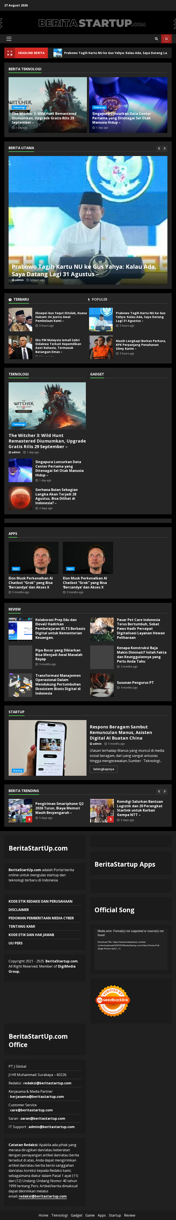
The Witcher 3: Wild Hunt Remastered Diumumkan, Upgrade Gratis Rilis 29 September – (44, 118)
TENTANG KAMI (22, 926)
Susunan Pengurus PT (102, 685)
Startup (17, 770)
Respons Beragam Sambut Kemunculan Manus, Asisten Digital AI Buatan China (47, 748)
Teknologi (19, 107)
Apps (16, 568)
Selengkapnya (103, 769)
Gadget (76, 1215)
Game (90, 1215)
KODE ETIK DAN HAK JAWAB (31, 934)
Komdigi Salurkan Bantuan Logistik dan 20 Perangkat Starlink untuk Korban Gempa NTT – (102, 810)
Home (43, 1215)
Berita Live (166, 38)
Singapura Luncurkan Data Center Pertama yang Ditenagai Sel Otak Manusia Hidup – (121, 118)
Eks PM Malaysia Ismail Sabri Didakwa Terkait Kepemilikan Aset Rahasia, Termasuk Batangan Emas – (88, 220)
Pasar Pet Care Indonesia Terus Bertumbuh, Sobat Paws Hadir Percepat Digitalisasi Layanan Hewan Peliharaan (102, 629)
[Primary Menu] (9, 38)
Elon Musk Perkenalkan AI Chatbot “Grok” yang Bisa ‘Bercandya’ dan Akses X (34, 558)
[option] (88, 220)
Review (129, 1215)
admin (19, 280)
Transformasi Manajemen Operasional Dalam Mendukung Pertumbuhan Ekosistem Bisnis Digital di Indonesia (20, 685)
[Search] (156, 39)
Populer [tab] (99, 299)
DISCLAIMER (19, 909)
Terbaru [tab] (21, 299)
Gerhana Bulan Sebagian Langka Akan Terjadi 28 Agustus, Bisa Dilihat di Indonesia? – (20, 498)
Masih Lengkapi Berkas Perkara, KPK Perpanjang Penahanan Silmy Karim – (101, 347)
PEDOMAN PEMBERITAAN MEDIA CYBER (41, 918)
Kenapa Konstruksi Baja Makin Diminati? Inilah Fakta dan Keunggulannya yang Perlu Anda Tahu (102, 657)
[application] (130, 949)
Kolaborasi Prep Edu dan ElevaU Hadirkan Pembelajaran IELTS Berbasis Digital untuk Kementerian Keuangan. (20, 629)
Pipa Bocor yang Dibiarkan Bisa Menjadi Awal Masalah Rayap (20, 657)
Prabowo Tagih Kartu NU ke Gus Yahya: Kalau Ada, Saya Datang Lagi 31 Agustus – (94, 53)
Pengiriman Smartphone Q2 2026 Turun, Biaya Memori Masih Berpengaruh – (20, 810)
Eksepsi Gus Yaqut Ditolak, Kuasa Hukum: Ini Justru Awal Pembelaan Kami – (20, 319)
